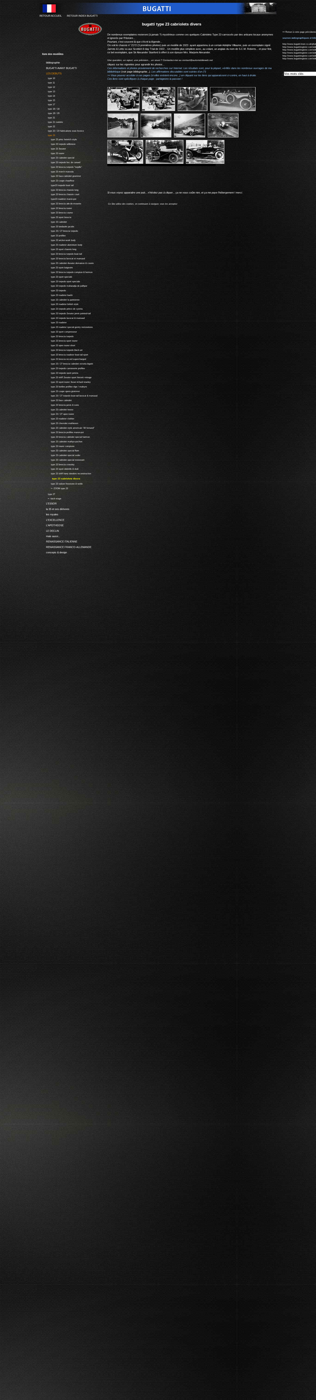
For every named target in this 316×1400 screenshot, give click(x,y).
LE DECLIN (50, 530)
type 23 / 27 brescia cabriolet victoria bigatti (67, 363)
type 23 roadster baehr (57, 294)
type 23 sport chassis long (59, 249)
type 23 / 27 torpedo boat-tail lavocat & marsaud (69, 395)
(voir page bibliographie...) (135, 71)
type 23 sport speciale (57, 276)
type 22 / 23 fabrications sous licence (63, 130)
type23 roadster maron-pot (59, 198)
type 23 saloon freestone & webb (62, 483)
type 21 (48, 117)
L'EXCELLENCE (53, 519)
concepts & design (54, 552)
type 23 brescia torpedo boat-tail (62, 253)
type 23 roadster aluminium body (62, 244)
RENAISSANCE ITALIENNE (59, 541)
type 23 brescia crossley (58, 464)
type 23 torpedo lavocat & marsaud (63, 317)
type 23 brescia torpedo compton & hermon (67, 271)
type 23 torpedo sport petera (60, 372)
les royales (50, 514)
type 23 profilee (54, 235)
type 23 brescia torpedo (58, 336)
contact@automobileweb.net (197, 60)
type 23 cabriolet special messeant (63, 459)
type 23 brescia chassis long (60, 189)
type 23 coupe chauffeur (58, 180)
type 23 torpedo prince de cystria (62, 308)
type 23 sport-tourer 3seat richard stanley (66, 381)
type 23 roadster (54, 322)
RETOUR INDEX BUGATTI (82, 15)
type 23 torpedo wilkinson (58, 143)
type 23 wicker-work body (59, 239)
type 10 (48, 77)
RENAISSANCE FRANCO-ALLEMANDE (66, 546)
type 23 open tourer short (58, 345)
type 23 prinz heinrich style (59, 139)
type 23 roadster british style (60, 304)
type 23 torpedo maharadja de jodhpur (64, 285)
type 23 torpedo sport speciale (61, 281)
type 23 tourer (53, 153)
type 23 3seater (54, 148)
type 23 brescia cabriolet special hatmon (66, 436)
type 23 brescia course (57, 212)
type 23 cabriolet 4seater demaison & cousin (68, 262)
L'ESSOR (49, 503)
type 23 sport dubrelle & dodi (60, 468)
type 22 (48, 126)
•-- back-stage (51, 498)
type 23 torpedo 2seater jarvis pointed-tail (66, 313)
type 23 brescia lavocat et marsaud (63, 258)
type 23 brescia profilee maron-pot (63, 432)
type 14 (48, 95)
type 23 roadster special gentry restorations (67, 326)
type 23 (48, 134)
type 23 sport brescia (56, 217)
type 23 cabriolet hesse (57, 409)
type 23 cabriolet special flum (60, 450)
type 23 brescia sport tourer (59, 340)
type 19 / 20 (50, 112)
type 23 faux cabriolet (57, 400)
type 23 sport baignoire (57, 267)
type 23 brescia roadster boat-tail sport (65, 354)
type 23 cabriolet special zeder (61, 454)
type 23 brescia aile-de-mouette (61, 203)
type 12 (48, 86)
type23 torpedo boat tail (58, 185)
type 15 (48, 99)
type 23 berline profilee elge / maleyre (64, 386)
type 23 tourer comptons (58, 445)
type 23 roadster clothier (58, 418)
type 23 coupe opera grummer (61, 391)
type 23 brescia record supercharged (64, 359)
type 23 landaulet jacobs (58, 226)
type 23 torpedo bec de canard (61, 162)
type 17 (48, 104)
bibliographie (51, 62)
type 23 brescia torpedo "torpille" (62, 166)
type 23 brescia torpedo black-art (62, 349)
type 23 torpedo (54, 290)
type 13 (48, 91)
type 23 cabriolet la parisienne (61, 299)
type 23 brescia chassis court (60, 194)
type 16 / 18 (50, 108)
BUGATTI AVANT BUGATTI (59, 67)
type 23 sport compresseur (59, 331)
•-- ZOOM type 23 (55, 488)
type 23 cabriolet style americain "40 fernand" (68, 427)
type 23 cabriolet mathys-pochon (62, 441)
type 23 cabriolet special (58, 157)
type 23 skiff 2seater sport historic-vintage (67, 377)
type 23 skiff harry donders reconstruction (66, 473)
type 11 (48, 82)
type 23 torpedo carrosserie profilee (63, 368)
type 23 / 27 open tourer (58, 413)
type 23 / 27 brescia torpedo (60, 230)
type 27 (48, 493)
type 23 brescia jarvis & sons (60, 404)
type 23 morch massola (58, 171)
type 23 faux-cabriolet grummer (61, 175)
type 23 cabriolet (54, 221)
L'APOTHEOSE (53, 525)
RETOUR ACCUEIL (51, 15)
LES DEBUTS (52, 73)
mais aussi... (51, 535)
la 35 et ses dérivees (55, 508)
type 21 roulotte (52, 121)
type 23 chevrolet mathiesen (60, 422)
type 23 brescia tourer (57, 207)
